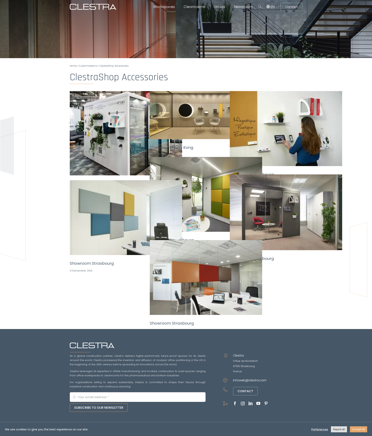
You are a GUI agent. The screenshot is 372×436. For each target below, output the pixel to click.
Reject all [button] (339, 429)
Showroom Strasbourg (92, 263)
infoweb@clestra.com (249, 380)
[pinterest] (266, 403)
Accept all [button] (358, 429)
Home (73, 65)
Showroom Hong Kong (171, 147)
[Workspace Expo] (126, 133)
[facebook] (235, 403)
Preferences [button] (319, 429)
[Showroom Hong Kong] (206, 115)
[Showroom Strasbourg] (286, 128)
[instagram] (243, 403)
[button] (260, 7)
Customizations (88, 65)
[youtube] (258, 403)
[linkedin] (250, 403)
